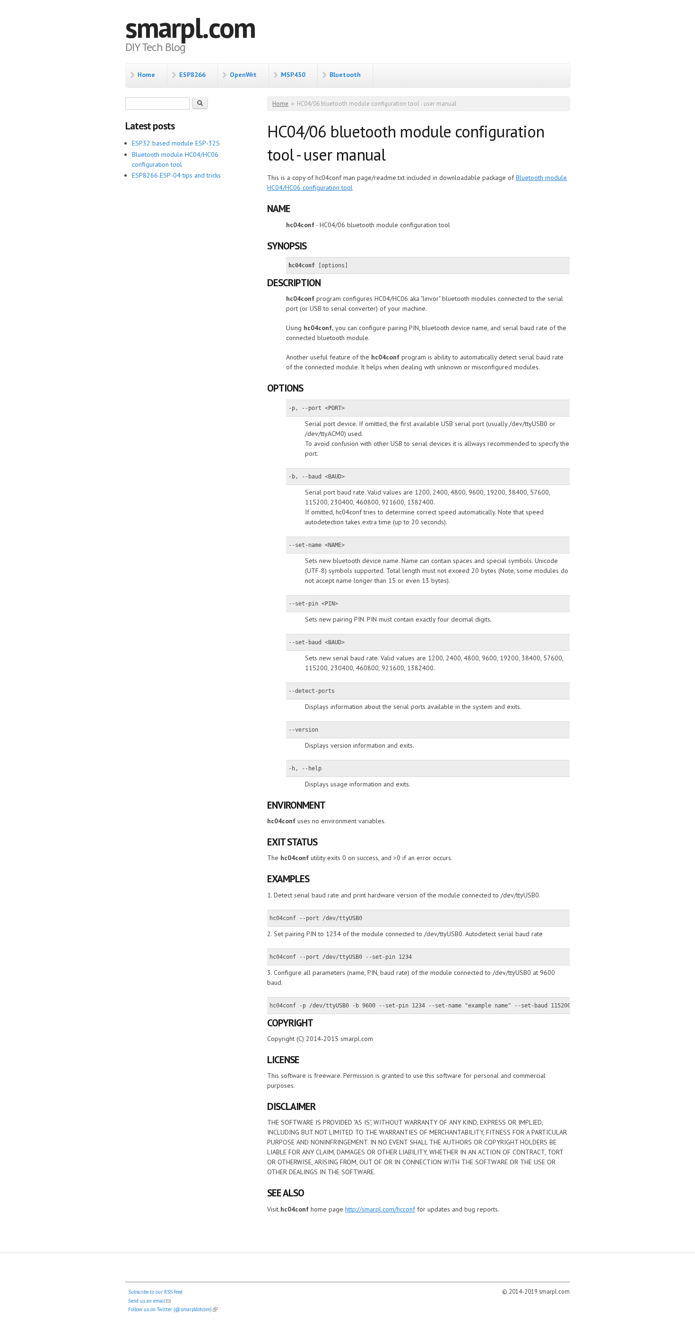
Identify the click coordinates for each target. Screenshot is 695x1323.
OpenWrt (243, 74)
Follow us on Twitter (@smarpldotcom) (172, 1309)
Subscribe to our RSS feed (155, 1292)
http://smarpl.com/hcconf (380, 1209)
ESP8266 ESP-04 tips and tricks (176, 175)
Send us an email (149, 1300)
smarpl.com (190, 27)
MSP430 (293, 74)
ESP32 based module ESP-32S (176, 143)
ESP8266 (192, 74)
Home (146, 74)
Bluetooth (345, 74)
